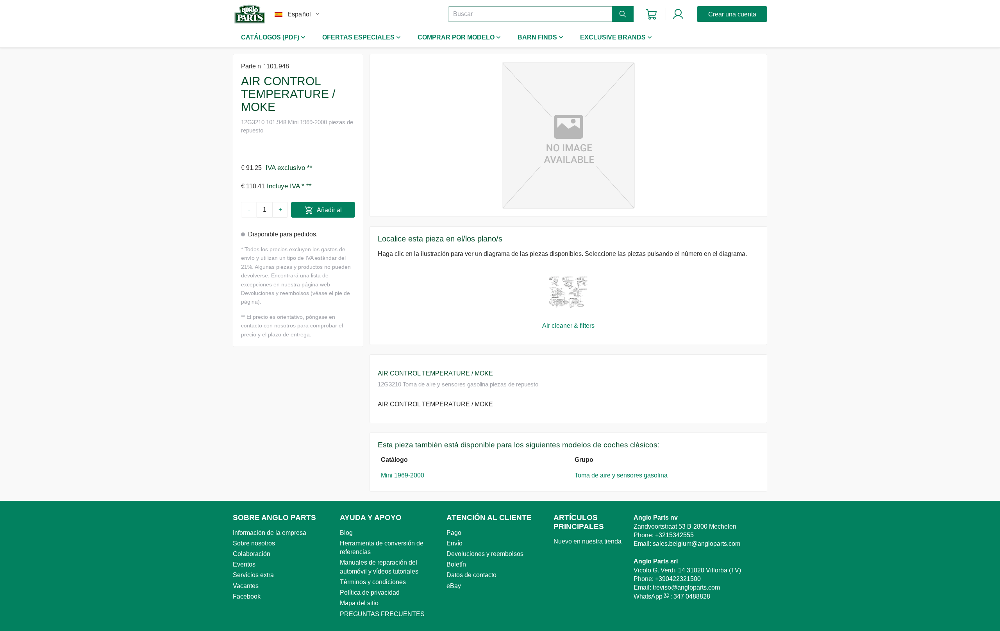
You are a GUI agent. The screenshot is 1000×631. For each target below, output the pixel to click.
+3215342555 (674, 535)
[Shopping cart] (651, 14)
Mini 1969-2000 (402, 475)
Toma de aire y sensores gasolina (621, 475)
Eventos (244, 564)
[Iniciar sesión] (678, 14)
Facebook (247, 596)
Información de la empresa (269, 532)
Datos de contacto (471, 575)
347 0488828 (691, 596)
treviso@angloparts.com (686, 587)
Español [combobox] (299, 14)
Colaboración (251, 554)
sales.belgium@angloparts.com (696, 543)
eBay (453, 586)
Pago (453, 532)
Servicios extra (253, 575)
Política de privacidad (370, 592)
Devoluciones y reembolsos (484, 554)
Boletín (456, 564)
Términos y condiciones (373, 582)
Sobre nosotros (254, 543)
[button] (568, 135)
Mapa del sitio (359, 603)
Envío (454, 543)
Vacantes (246, 586)
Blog (346, 532)
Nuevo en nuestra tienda (587, 541)
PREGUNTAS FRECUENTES (382, 614)
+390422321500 (678, 579)
